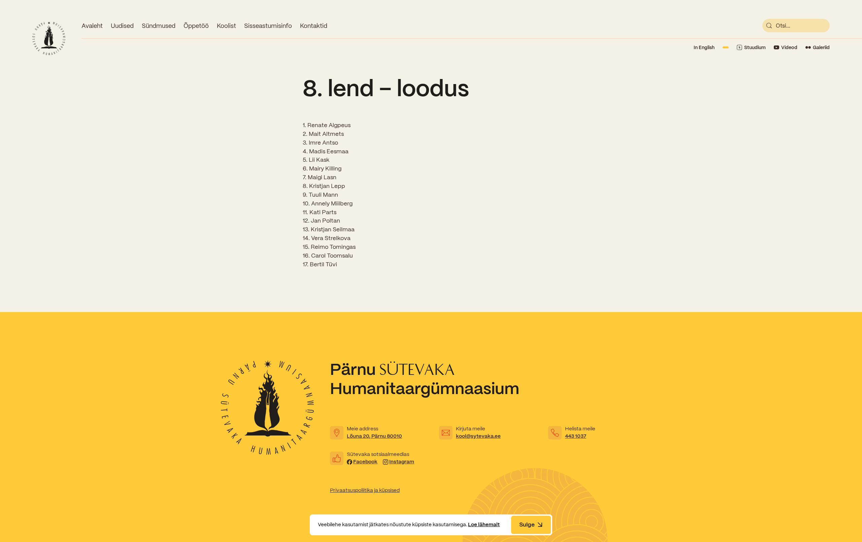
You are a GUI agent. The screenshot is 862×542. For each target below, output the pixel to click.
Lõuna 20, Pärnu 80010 (374, 436)
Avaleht (92, 26)
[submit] (769, 25)
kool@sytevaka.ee (478, 436)
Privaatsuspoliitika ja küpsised (365, 490)
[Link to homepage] (48, 38)
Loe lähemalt (484, 524)
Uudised (122, 26)
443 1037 (575, 436)
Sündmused (158, 26)
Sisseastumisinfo (268, 26)
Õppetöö (196, 26)
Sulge (527, 524)
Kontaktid (313, 26)
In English (704, 47)
